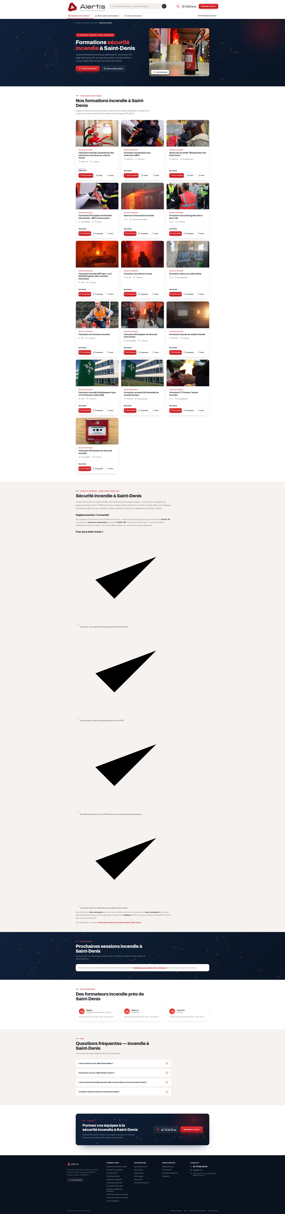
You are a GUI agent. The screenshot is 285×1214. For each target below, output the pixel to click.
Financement (167, 1170)
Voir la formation (87, 175)
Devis (112, 175)
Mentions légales (176, 1211)
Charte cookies (213, 1211)
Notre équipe (138, 1176)
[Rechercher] (164, 6)
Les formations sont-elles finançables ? (123, 1063)
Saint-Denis (94, 23)
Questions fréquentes (170, 1173)
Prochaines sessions (208, 16)
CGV (185, 1211)
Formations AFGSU (113, 1176)
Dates (100, 175)
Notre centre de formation (108, 16)
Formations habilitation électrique (114, 1190)
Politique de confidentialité (197, 1211)
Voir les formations (89, 68)
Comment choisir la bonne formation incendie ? (123, 1091)
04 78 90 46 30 (200, 1166)
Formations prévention (114, 1183)
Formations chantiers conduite (117, 1198)
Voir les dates (85, 233)
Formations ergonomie (114, 1179)
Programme (99, 233)
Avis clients (138, 1179)
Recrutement (139, 1173)
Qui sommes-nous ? (141, 1166)
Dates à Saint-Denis (115, 68)
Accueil (78, 23)
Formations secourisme (114, 1170)
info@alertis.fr (198, 1170)
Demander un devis (208, 6)
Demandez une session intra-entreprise (149, 968)
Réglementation (168, 1166)
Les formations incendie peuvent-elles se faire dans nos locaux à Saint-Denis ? (123, 1082)
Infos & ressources (134, 16)
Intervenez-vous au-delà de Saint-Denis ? (123, 1073)
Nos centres (86, 23)
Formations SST (112, 1173)
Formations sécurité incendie (116, 1166)
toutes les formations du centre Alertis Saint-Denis (119, 922)
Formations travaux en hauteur (117, 1194)
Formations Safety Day (114, 1186)
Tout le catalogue (112, 1201)
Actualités (166, 1176)
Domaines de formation (80, 16)
